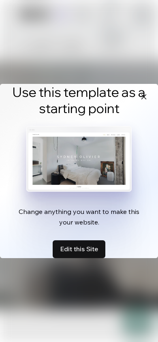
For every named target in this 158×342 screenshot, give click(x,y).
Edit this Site (79, 249)
